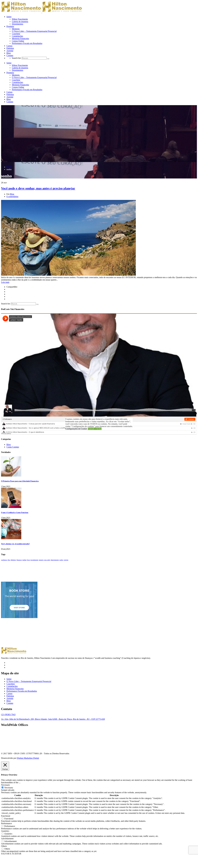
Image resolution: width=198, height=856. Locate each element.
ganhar (24, 560)
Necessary (8, 787)
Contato (9, 55)
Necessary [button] (5, 785)
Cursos (9, 46)
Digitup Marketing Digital (28, 758)
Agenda (9, 50)
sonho (61, 560)
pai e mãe (47, 560)
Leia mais (5, 282)
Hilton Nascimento (20, 19)
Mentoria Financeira (20, 38)
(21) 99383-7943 (8, 714)
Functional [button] (5, 816)
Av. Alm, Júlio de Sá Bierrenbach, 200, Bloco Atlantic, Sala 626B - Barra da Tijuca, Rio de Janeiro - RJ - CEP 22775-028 (53, 719)
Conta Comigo (12, 447)
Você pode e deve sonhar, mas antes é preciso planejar (38, 188)
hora (28, 560)
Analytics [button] (5, 831)
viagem (66, 560)
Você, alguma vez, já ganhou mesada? (15, 544)
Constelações (17, 36)
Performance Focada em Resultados (27, 43)
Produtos (10, 26)
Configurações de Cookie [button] (76, 429)
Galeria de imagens (20, 21)
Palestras (10, 48)
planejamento (55, 560)
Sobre (8, 17)
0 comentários (12, 196)
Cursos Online (18, 41)
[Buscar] (48, 58)
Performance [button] (6, 823)
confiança (4, 560)
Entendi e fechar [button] (95, 429)
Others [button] (4, 846)
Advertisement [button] (7, 838)
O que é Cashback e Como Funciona (14, 512)
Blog (8, 53)
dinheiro (13, 560)
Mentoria (16, 29)
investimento (34, 560)
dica (9, 560)
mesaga (41, 560)
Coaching (16, 33)
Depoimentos (17, 24)
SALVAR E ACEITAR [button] (11, 853)
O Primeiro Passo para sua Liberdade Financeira (20, 481)
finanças (19, 560)
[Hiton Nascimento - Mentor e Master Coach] (21, 12)
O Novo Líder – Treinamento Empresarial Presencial (34, 31)
